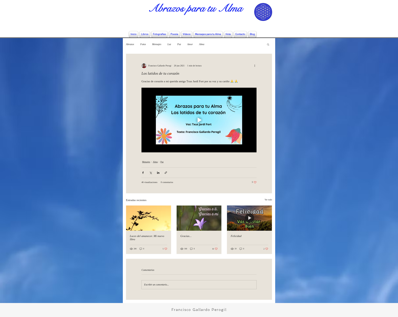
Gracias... (186, 236)
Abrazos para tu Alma (195, 8)
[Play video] (199, 120)
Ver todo (268, 200)
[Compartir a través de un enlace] (165, 172)
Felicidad (236, 236)
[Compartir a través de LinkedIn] (158, 172)
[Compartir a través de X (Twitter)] (150, 172)
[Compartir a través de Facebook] (142, 172)
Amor (190, 44)
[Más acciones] (255, 65)
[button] (268, 44)
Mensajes (156, 44)
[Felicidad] (249, 218)
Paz (179, 44)
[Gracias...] (199, 218)
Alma (201, 44)
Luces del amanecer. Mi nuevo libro (147, 237)
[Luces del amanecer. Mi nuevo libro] (148, 218)
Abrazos (130, 44)
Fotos (143, 44)
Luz (169, 44)
